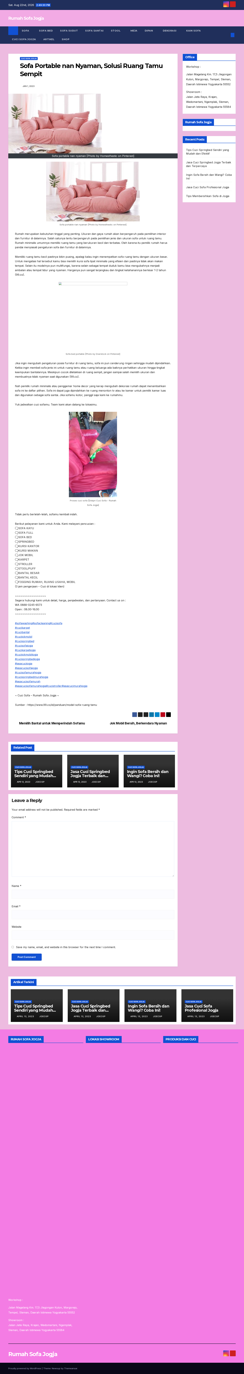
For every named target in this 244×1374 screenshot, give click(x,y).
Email (16, 906)
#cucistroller (54, 686)
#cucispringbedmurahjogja (31, 677)
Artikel (49, 39)
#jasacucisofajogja (26, 668)
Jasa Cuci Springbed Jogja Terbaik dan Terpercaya (90, 775)
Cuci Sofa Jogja (24, 39)
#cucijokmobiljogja (26, 654)
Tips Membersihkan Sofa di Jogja (207, 196)
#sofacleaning (41, 623)
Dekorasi (170, 30)
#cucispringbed (24, 641)
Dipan (149, 30)
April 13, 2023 (26, 1016)
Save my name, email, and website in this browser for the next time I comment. (66, 947)
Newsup (56, 1368)
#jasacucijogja (23, 663)
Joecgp (40, 782)
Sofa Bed (46, 30)
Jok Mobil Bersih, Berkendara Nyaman (138, 723)
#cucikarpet (22, 627)
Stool (116, 30)
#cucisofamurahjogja (28, 672)
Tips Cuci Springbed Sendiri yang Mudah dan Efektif (33, 775)
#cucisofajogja (24, 645)
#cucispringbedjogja (27, 659)
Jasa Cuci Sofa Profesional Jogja (207, 187)
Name (16, 886)
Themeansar (70, 1368)
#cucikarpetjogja (25, 650)
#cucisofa (56, 623)
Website (16, 926)
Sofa (26, 30)
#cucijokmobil (23, 636)
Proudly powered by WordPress (25, 1368)
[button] (227, 35)
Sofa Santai (94, 30)
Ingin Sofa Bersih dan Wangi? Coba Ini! (147, 773)
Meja (133, 30)
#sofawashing (23, 623)
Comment (19, 817)
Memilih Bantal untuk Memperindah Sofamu (52, 723)
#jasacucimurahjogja (74, 686)
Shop (65, 39)
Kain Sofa (194, 30)
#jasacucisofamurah (27, 681)
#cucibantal (22, 632)
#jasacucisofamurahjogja (30, 686)
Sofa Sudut (69, 30)
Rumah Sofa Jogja (26, 18)
